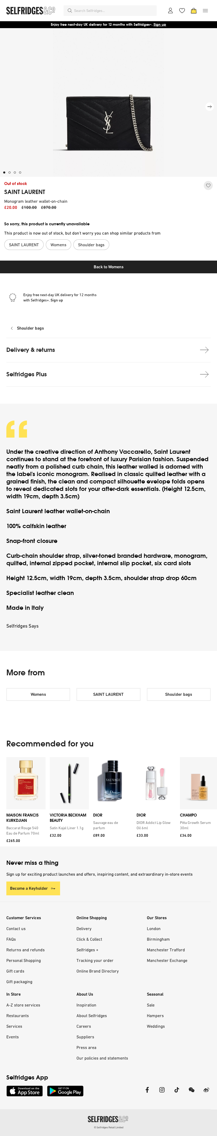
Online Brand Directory (97, 971)
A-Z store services (23, 1005)
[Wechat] (191, 1093)
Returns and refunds (25, 949)
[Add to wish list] (208, 185)
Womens (38, 694)
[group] (108, 801)
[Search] (70, 10)
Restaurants (17, 1015)
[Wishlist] (182, 10)
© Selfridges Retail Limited (108, 1127)
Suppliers (85, 1036)
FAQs (11, 939)
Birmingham (158, 939)
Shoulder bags (30, 328)
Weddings (156, 1026)
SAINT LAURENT (24, 192)
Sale (151, 1005)
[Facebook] (147, 1093)
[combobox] (114, 10)
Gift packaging (19, 981)
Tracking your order (95, 960)
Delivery (84, 928)
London (154, 928)
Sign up (159, 24)
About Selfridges (91, 1015)
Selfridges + (87, 949)
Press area (86, 1047)
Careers (83, 1026)
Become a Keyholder (29, 888)
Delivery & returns (30, 350)
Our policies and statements (102, 1058)
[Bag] (193, 10)
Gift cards (15, 971)
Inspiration (86, 1005)
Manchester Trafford (166, 949)
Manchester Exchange (167, 960)
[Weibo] (206, 1093)
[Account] (170, 10)
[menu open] (205, 10)
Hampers (155, 1015)
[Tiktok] (177, 1093)
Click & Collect (89, 939)
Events (12, 1036)
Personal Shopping (23, 960)
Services (14, 1026)
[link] (24, 830)
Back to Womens (109, 266)
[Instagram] (162, 1093)
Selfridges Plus (26, 374)
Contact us (16, 928)
